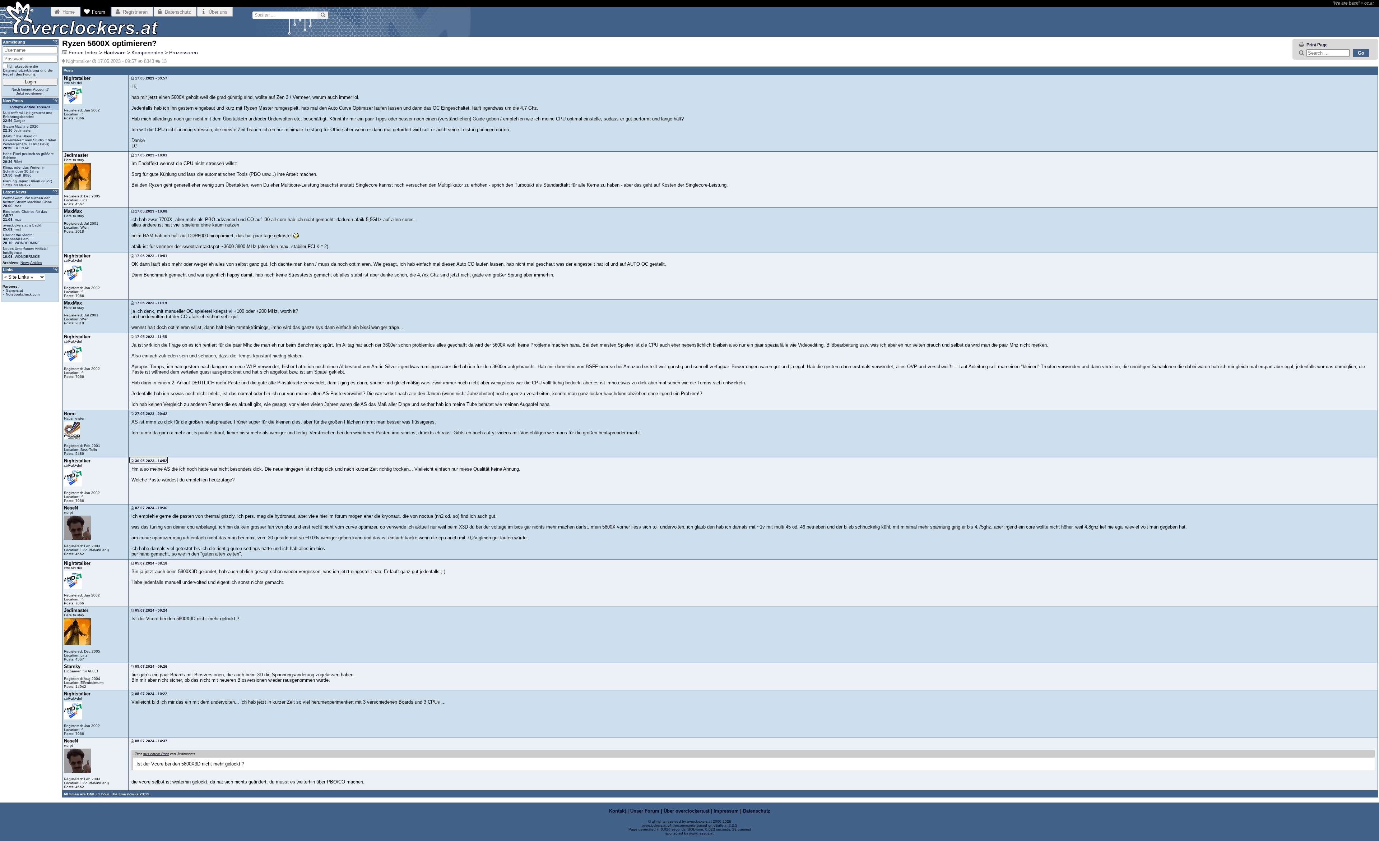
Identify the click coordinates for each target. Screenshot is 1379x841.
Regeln (9, 74)
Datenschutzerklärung (21, 70)
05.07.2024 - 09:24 (150, 610)
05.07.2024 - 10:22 (150, 694)
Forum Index (83, 52)
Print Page (1317, 44)
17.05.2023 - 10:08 (150, 211)
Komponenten (147, 52)
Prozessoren (183, 52)
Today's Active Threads (30, 107)
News (24, 263)
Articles (36, 263)
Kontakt (617, 811)
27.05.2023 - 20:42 (150, 414)
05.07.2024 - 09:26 (150, 666)
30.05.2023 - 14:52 (150, 461)
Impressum (726, 811)
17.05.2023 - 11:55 (150, 337)
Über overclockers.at (686, 811)
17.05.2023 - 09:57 (150, 78)
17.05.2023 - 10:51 (150, 256)
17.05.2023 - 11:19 (150, 303)
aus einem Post (156, 754)
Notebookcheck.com (23, 294)
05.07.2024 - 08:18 (150, 563)
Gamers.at (14, 290)
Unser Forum (644, 811)
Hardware (114, 52)
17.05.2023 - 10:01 (150, 155)
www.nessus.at (701, 833)
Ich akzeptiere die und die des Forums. (28, 70)
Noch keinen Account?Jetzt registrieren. (30, 91)
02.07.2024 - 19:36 (150, 508)
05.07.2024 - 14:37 (150, 741)
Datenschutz (756, 811)
